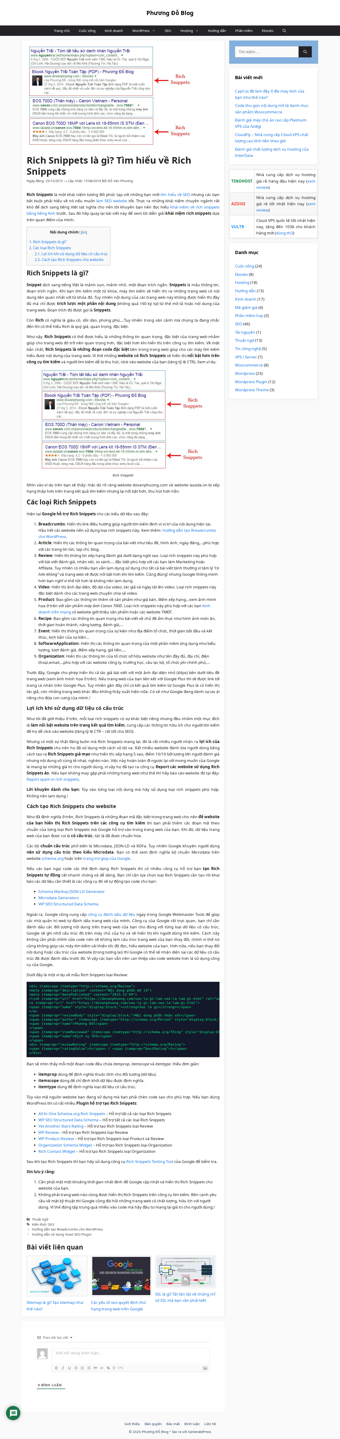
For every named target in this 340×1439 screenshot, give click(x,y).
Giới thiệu (132, 1423)
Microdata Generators (58, 897)
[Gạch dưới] (69, 1368)
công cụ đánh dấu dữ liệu (112, 914)
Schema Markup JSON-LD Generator (71, 891)
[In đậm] (56, 1368)
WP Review (48, 1132)
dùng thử (284, 233)
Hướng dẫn (217, 30)
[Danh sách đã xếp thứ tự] (82, 1368)
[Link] (108, 1368)
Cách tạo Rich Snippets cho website (69, 259)
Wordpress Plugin (251, 381)
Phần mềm (244, 30)
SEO (168, 30)
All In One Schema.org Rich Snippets (71, 1113)
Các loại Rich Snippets (50, 247)
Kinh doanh (114, 30)
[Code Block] (102, 1368)
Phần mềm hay (249, 315)
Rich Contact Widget (56, 1151)
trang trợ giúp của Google (106, 858)
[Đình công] (76, 1368)
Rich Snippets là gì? (47, 241)
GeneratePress (199, 1431)
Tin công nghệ (248, 348)
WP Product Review (56, 1138)
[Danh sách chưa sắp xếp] (89, 1368)
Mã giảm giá (246, 307)
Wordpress (245, 373)
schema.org (53, 858)
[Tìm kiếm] (305, 51)
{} (114, 1367)
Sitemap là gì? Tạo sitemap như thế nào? (55, 1305)
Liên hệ (210, 1423)
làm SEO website (111, 200)
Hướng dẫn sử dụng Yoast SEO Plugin (62, 1234)
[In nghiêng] (63, 1368)
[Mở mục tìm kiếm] (284, 30)
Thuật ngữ (40, 1219)
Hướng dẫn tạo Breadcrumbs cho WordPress (67, 1229)
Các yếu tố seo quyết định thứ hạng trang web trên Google (118, 1305)
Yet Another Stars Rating (60, 1126)
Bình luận (192, 1423)
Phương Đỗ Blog (170, 13)
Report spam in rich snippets (53, 779)
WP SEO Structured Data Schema (68, 904)
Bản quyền (153, 1423)
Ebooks (267, 30)
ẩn (84, 232)
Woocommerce (249, 365)
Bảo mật (173, 1423)
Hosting (186, 30)
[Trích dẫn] (95, 1368)
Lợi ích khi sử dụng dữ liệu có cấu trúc (71, 253)
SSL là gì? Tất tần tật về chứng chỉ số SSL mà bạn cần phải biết (185, 1297)
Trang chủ (62, 30)
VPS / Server (246, 357)
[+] (120, 1367)
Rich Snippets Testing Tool (149, 1161)
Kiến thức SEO (43, 1224)
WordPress (141, 30)
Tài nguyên (245, 332)
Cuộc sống (87, 30)
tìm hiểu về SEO (175, 194)
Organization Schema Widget (65, 1145)
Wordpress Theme (252, 389)
